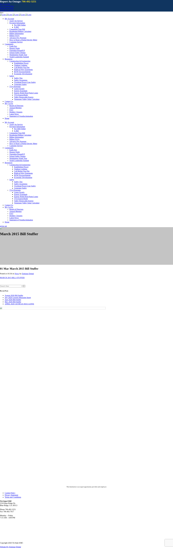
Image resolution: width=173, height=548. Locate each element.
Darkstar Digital (28, 274)
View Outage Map (7, 6)
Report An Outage (7, 8)
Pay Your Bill (5, 4)
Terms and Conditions (13, 497)
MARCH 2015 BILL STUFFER (12, 278)
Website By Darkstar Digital (10, 547)
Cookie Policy (10, 493)
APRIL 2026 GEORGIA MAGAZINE (19, 304)
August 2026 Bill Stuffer (14, 295)
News (17, 274)
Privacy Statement (11, 495)
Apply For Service (7, 10)
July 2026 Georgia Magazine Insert (18, 298)
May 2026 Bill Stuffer (13, 302)
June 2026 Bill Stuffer (13, 300)
